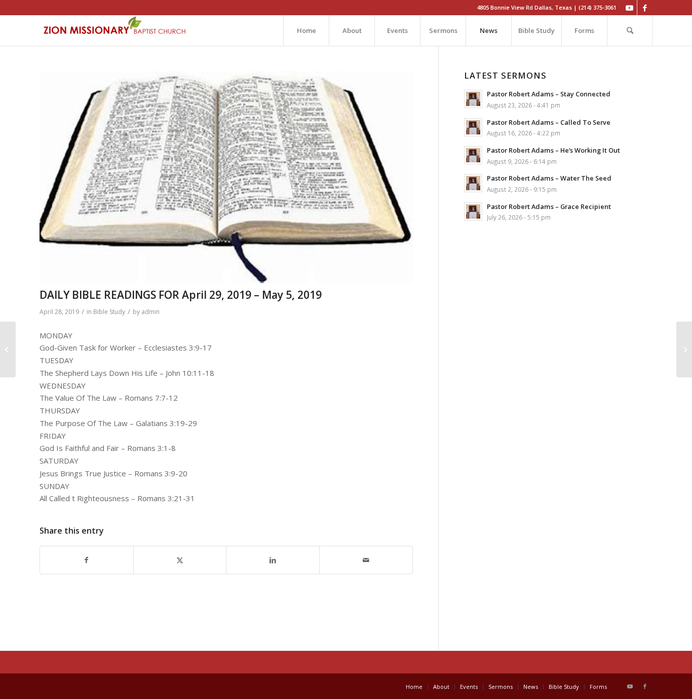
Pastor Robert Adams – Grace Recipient (549, 206)
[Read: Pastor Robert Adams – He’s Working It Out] (473, 155)
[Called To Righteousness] (8, 349)
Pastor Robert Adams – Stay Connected (548, 93)
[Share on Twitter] (180, 560)
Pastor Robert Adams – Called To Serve (548, 122)
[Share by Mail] (366, 560)
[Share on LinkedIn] (272, 560)
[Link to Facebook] (644, 7)
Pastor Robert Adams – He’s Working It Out (553, 150)
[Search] (629, 30)
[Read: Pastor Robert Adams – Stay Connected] (473, 99)
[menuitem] (306, 30)
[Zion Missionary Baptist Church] (115, 30)
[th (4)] (226, 177)
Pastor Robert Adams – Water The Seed (549, 178)
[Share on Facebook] (86, 560)
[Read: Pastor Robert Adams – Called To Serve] (473, 127)
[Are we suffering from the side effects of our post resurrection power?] (684, 349)
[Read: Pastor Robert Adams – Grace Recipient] (473, 211)
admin (150, 311)
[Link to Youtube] (629, 7)
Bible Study (109, 311)
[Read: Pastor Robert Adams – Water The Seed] (473, 183)
